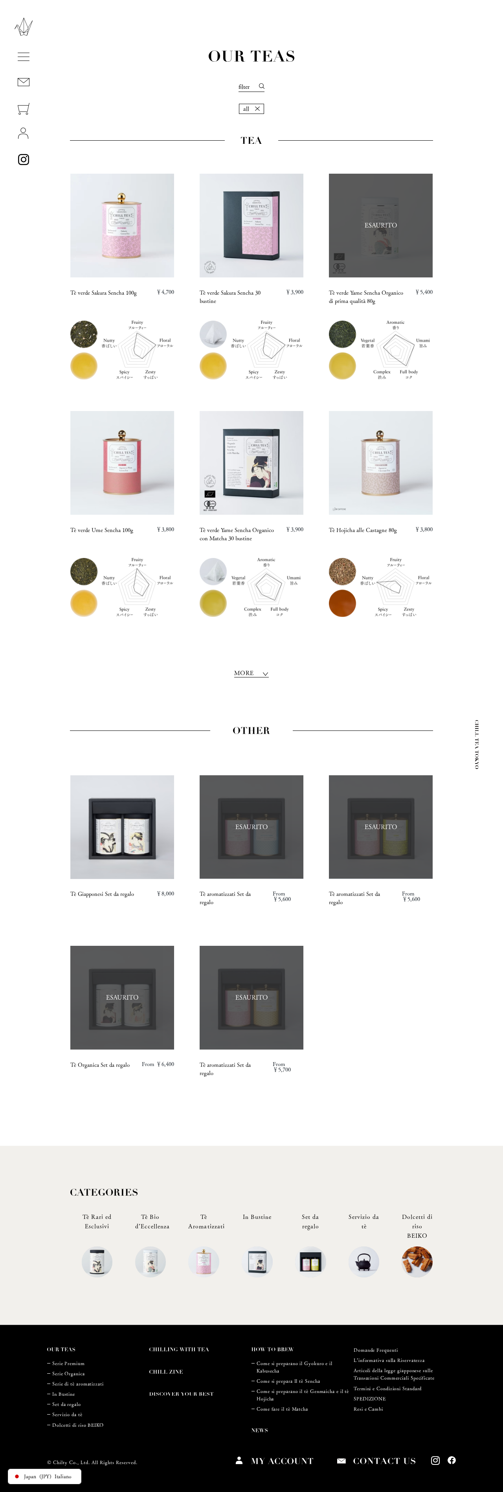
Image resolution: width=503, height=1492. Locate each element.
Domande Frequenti (376, 1350)
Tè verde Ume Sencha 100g (101, 530)
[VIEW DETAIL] (122, 225)
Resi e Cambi (368, 1409)
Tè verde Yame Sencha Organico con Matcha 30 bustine (237, 534)
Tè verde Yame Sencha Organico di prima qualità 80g (366, 296)
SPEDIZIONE (370, 1398)
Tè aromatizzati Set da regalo (225, 898)
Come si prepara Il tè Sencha (288, 1381)
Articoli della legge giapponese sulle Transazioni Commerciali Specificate (394, 1374)
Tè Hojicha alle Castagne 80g (363, 530)
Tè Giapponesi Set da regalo (102, 894)
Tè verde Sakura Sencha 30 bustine (230, 296)
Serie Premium (68, 1363)
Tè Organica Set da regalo (100, 1065)
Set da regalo (66, 1404)
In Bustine (63, 1394)
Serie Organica (68, 1373)
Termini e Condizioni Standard (388, 1388)
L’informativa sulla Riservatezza (389, 1360)
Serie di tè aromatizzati (78, 1383)
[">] (122, 827)
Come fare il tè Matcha (282, 1409)
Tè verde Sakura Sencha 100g (103, 292)
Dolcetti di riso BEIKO (78, 1425)
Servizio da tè (67, 1414)
